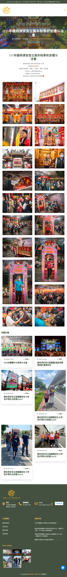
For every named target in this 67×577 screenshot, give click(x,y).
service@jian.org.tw (15, 1)
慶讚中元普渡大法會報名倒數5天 (44, 539)
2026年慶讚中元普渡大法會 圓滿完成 (45, 523)
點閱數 (27, 359)
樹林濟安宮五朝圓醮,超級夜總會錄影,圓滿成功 (50, 363)
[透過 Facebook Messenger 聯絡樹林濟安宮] (63, 567)
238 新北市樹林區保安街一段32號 (49, 1)
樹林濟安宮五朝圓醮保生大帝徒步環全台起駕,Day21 (16, 398)
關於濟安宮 (6, 523)
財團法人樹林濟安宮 (36, 574)
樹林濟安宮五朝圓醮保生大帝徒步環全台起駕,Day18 (50, 455)
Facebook (59, 503)
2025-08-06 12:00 (43, 450)
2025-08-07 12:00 (9, 468)
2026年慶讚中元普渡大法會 (15, 362)
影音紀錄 (25, 39)
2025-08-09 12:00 (9, 393)
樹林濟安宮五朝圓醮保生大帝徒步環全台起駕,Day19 (16, 473)
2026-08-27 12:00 (9, 359)
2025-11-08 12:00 (43, 359)
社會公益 (5, 526)
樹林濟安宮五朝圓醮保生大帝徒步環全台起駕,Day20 (50, 418)
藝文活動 (5, 530)
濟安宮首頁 (17, 39)
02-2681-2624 (30, 1)
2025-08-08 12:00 (43, 413)
